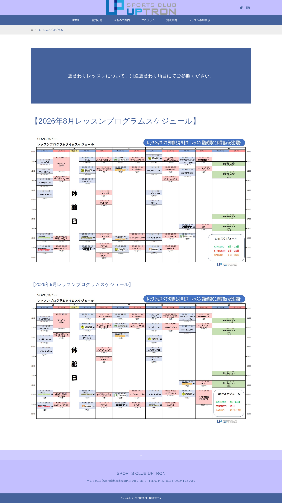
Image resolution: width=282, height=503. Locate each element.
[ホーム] (32, 26)
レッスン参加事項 (199, 20)
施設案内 (171, 20)
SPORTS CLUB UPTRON (141, 473)
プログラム (148, 20)
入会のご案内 (122, 20)
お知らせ (97, 20)
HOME (76, 20)
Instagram (247, 7)
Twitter (241, 7)
